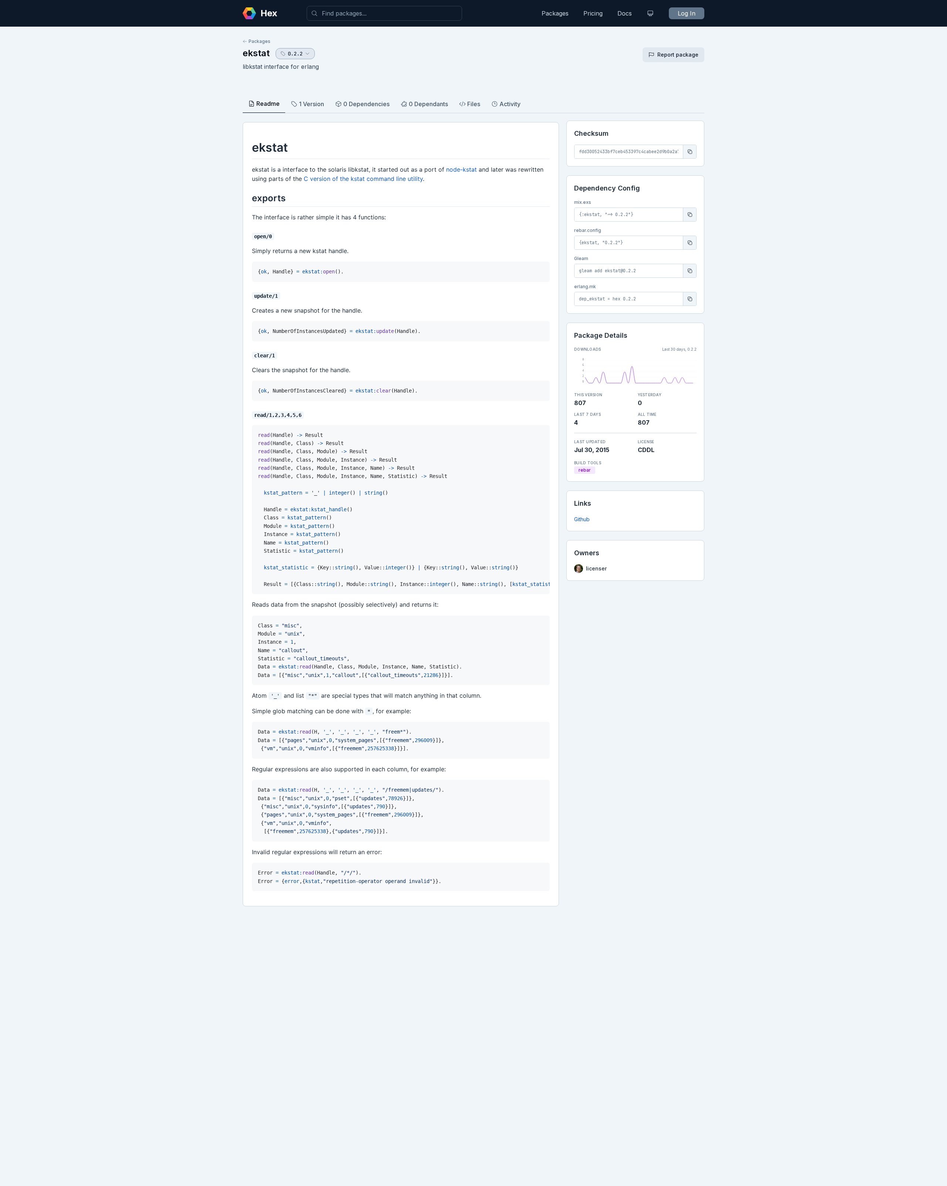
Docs (624, 13)
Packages (555, 13)
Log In (686, 13)
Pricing (593, 13)
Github (582, 519)
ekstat (256, 53)
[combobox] (384, 13)
